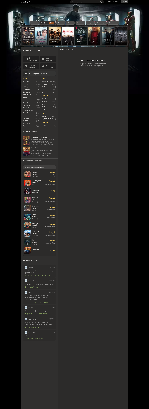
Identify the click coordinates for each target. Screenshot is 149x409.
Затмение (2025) (33, 327)
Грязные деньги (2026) (35, 338)
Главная (34, 23)
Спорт (25, 115)
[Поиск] (101, 1)
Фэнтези (26, 126)
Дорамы (45, 126)
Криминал (26, 105)
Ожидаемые (113, 23)
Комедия (26, 102)
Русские (44, 101)
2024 (43, 92)
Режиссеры (101, 23)
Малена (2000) (32, 287)
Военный (26, 89)
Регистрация (113, 2)
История (26, 100)
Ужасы (25, 121)
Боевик (25, 84)
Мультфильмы (47, 119)
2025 (43, 89)
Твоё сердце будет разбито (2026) (40, 276)
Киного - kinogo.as (66, 49)
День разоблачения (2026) (37, 314)
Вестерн (26, 87)
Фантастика (27, 123)
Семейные (27, 113)
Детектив (26, 92)
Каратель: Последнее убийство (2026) (41, 302)
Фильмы (70, 23)
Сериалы (80, 23)
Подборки (44, 23)
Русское (45, 84)
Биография (27, 82)
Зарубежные (46, 99)
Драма (25, 97)
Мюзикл (26, 108)
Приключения (28, 110)
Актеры (90, 23)
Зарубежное (46, 82)
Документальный (29, 95)
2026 (43, 87)
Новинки (61, 23)
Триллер (26, 118)
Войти (124, 2)
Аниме (44, 116)
